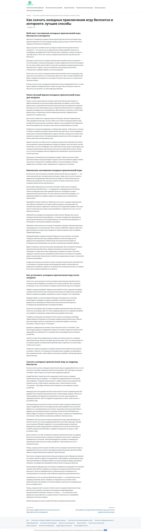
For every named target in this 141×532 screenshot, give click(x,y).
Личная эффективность (81, 525)
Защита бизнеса (69, 8)
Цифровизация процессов (64, 525)
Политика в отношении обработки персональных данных (48, 520)
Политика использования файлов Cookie (80, 520)
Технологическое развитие (54, 8)
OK (105, 530)
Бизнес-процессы (100, 8)
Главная (28, 15)
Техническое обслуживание (35, 8)
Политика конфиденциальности (104, 520)
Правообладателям (32, 523)
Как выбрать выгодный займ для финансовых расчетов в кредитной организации (95, 510)
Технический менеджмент (34, 10)
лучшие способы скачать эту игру (57, 42)
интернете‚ (76, 73)
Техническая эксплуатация (84, 8)
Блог (27, 520)
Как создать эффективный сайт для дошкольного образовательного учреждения (43, 510)
